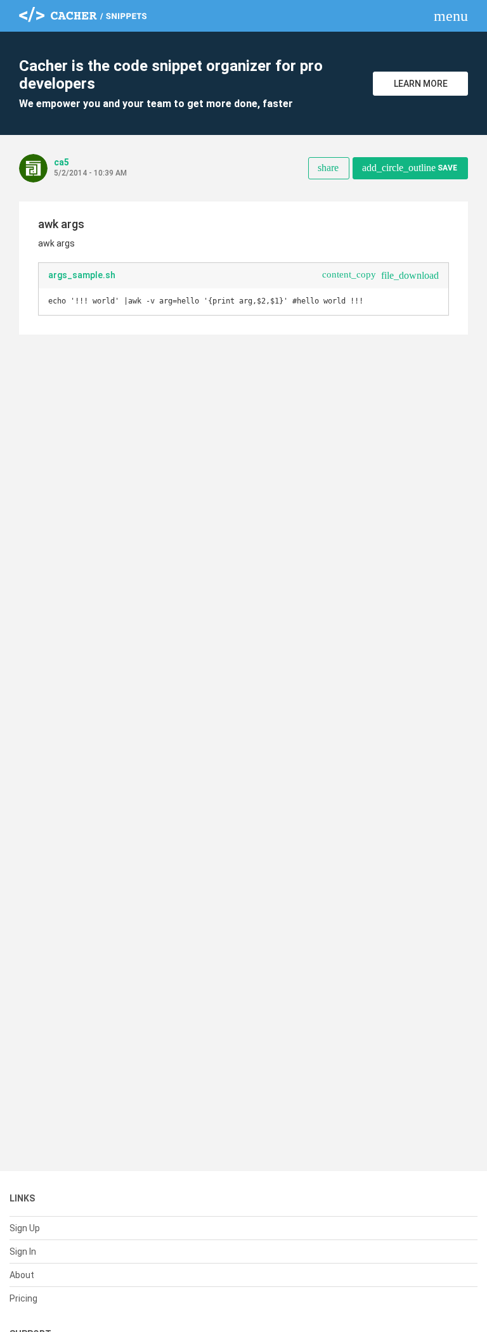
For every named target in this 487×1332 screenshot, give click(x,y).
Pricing (23, 1298)
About (22, 1275)
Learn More (421, 84)
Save (409, 167)
